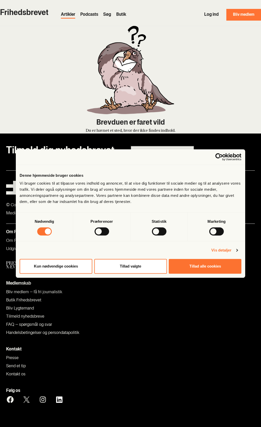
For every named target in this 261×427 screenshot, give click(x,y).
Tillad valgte (130, 266)
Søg (107, 14)
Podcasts (89, 14)
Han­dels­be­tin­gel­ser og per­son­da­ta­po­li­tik (42, 333)
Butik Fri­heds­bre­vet (23, 300)
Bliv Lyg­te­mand (20, 308)
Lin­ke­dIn (59, 399)
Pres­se (12, 358)
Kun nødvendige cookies (56, 266)
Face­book (10, 399)
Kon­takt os (15, 374)
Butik (121, 14)
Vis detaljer (221, 250)
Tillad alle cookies (205, 266)
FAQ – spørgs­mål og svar (29, 324)
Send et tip (16, 366)
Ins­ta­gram (43, 399)
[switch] (102, 231)
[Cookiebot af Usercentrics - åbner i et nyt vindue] (219, 157)
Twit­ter (26, 399)
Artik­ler (68, 14)
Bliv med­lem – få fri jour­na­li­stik (34, 292)
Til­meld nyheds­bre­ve (25, 316)
